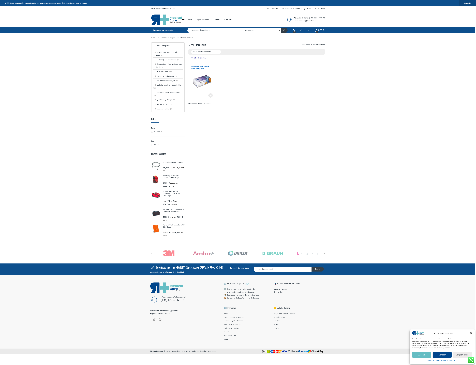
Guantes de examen (198, 58)
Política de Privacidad (448, 360)
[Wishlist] (301, 30)
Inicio (190, 19)
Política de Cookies (434, 360)
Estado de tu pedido (292, 9)
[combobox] (215, 30)
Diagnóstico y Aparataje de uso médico (167, 65)
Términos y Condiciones (233, 321)
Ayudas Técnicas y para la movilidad (165, 53)
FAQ (226, 313)
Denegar (442, 355)
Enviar (317, 269)
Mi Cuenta (321, 9)
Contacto (228, 19)
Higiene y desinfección (167, 76)
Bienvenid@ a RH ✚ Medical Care (163, 9)
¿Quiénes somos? (203, 19)
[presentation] (324, 254)
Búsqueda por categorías (234, 317)
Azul (155, 145)
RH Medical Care (156, 351)
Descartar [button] (468, 3)
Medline (157, 132)
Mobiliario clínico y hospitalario (166, 94)
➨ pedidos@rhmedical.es (160, 313)
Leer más (210, 95)
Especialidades (164, 71)
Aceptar (421, 355)
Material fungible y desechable (167, 86)
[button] (471, 333)
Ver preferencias (462, 355)
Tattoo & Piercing (165, 104)
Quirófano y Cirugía (166, 100)
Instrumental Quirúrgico (167, 80)
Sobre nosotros (230, 335)
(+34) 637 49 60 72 (172, 300)
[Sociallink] (154, 319)
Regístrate (228, 332)
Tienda (308, 9)
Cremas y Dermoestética (168, 59)
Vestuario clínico (164, 109)
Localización (274, 9)
